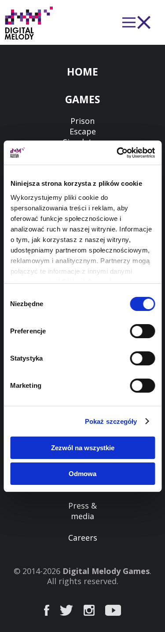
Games (82, 99)
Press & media (82, 510)
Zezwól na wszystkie (82, 447)
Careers (82, 537)
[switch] (142, 331)
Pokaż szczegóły (111, 421)
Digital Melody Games (106, 571)
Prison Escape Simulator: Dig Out (82, 137)
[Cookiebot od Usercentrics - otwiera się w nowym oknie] (117, 153)
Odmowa (82, 473)
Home (82, 72)
